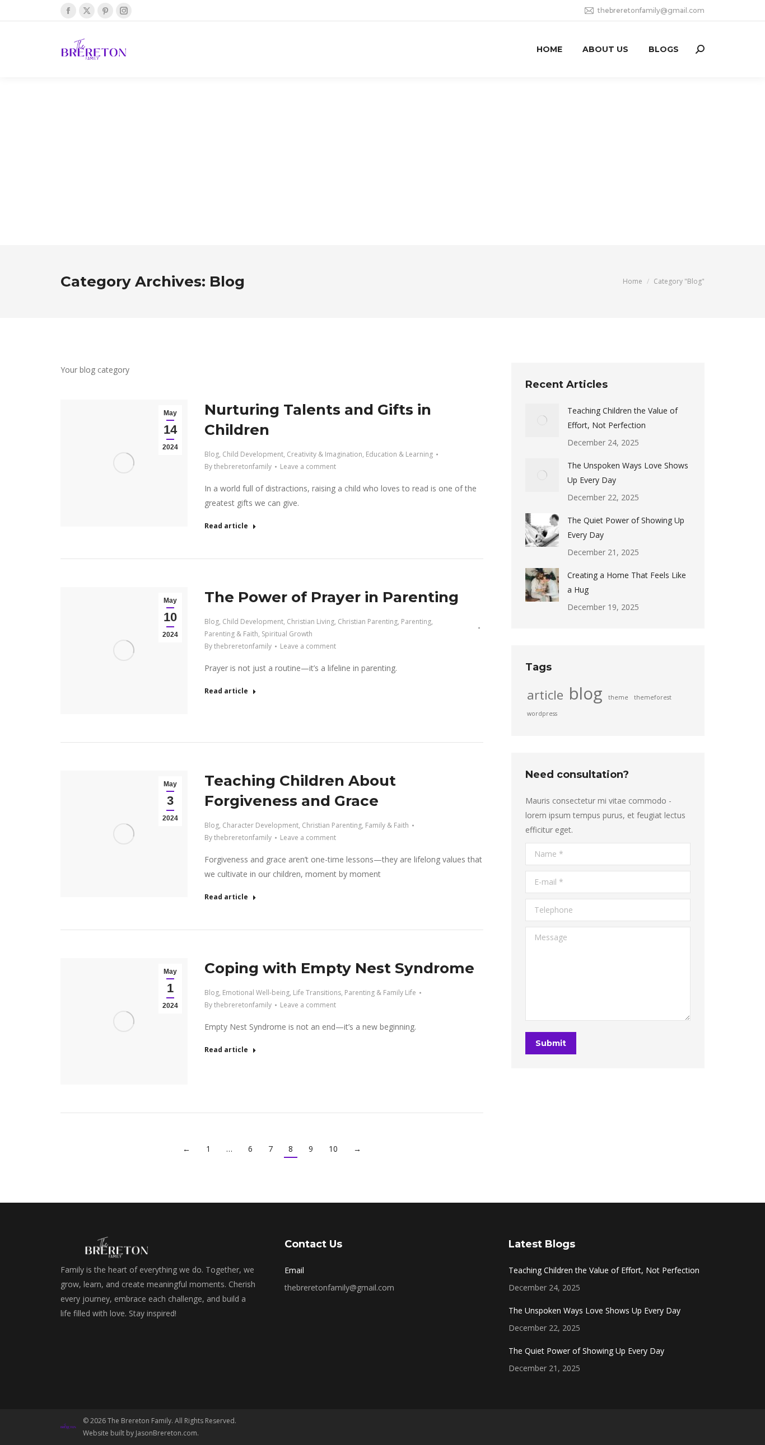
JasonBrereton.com (166, 1433)
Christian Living (310, 621)
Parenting (416, 621)
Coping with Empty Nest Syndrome (339, 968)
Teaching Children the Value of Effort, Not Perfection (622, 417)
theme (618, 697)
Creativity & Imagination (324, 454)
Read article (226, 526)
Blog (211, 454)
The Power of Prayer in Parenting (331, 597)
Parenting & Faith (231, 634)
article (545, 695)
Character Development (260, 825)
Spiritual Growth (287, 634)
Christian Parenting (368, 621)
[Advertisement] (382, 161)
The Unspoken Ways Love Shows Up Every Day (627, 472)
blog (586, 693)
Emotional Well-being (256, 992)
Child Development (252, 454)
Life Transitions (317, 992)
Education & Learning (399, 454)
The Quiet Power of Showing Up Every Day (625, 527)
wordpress (542, 713)
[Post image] (542, 420)
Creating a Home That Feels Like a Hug (626, 582)
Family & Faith (387, 825)
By (238, 466)
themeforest (652, 697)
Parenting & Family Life (380, 992)
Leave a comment (308, 466)
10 (333, 1148)
